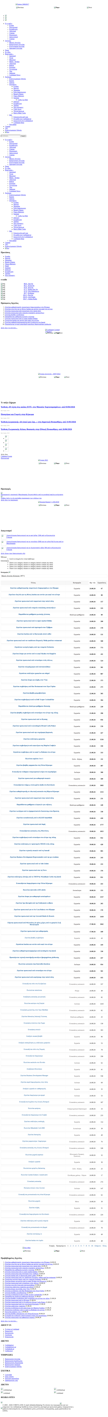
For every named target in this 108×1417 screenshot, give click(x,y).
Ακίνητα (77, 772)
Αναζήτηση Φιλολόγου (34, 1069)
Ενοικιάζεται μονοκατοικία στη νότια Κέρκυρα (34, 1194)
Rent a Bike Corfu (20, 229)
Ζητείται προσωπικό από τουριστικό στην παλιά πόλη (23, 311)
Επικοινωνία (9, 1337)
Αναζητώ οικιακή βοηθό (34, 1036)
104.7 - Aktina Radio (30, 299)
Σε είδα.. (8, 168)
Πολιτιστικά (13, 143)
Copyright (8, 1375)
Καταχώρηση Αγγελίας (17, 161)
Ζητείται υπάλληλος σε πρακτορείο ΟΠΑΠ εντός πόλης (34, 844)
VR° (6, 244)
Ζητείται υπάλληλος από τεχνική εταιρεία (34, 1221)
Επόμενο (98, 1246)
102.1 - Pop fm (28, 295)
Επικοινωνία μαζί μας (21, 233)
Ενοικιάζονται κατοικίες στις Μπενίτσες (34, 831)
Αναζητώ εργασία (34, 1162)
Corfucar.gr (9, 1351)
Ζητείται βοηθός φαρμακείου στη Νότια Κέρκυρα (34, 765)
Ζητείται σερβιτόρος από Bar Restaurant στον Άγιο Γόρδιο (34, 686)
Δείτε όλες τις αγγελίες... (9, 328)
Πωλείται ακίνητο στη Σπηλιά (34, 1003)
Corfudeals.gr (9, 1349)
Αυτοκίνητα (77, 890)
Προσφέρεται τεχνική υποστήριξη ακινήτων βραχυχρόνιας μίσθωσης (28, 324)
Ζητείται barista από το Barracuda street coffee (34, 634)
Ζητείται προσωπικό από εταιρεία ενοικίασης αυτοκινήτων (24, 313)
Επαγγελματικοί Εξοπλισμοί (77, 1109)
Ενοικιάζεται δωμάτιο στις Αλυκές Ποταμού (34, 1102)
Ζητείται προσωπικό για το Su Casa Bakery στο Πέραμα (34, 909)
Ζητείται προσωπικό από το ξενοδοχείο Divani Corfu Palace (34, 726)
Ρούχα (77, 991)
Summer (16, 214)
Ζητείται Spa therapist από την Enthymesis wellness (34, 903)
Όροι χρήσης (9, 1377)
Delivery (16, 218)
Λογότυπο (8, 1335)
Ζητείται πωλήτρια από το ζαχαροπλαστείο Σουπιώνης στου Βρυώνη (34, 811)
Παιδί (7, 266)
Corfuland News (14, 191)
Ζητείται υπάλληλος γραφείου (34, 739)
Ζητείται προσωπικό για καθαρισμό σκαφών (34, 778)
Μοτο (77, 1201)
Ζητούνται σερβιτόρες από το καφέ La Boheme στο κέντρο (34, 752)
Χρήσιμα (8, 193)
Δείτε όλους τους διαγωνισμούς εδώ (13, 553)
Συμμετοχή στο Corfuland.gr (23, 237)
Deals (7, 166)
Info (10, 231)
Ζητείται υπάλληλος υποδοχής (34, 1121)
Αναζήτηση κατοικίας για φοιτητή (34, 997)
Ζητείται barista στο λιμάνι (34, 1240)
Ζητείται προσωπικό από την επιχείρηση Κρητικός (34, 732)
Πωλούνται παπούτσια (34, 990)
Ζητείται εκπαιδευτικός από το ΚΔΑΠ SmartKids (34, 818)
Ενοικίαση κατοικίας (34, 1181)
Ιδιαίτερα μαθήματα (77, 615)
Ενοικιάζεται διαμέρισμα (34, 1056)
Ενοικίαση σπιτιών (34, 1029)
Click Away (17, 225)
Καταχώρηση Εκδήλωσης (13, 1361)
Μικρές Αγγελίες (15, 159)
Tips (10, 187)
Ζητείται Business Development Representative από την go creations (34, 857)
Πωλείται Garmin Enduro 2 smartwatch (34, 1175)
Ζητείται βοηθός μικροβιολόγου (34, 693)
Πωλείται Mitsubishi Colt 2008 (34, 1128)
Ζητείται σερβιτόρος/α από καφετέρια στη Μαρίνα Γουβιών (34, 745)
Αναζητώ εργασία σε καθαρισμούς (34, 1089)
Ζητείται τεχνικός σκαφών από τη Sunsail (34, 850)
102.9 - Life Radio (29, 297)
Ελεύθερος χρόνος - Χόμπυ (77, 1175)
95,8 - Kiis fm (28, 287)
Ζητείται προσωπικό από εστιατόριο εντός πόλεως (34, 660)
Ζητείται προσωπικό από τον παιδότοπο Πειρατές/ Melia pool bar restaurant (34, 640)
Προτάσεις (12, 201)
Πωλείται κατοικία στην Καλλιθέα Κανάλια (34, 964)
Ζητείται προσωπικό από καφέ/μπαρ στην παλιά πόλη (34, 977)
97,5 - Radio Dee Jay (31, 289)
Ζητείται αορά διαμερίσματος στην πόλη (34, 1082)
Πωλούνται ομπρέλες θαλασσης (34, 1168)
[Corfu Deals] (61, 1403)
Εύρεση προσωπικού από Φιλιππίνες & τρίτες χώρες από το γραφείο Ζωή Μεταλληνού (34, 923)
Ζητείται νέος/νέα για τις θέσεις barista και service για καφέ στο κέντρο (29, 309)
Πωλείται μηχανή (34, 1201)
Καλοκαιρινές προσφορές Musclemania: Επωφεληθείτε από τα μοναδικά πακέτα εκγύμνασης (32, 494)
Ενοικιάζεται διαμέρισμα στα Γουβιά (34, 1115)
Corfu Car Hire (23, 216)
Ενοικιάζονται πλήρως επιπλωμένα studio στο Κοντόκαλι (34, 785)
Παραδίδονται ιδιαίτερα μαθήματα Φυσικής (34, 706)
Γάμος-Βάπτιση (19, 212)
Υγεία (11, 174)
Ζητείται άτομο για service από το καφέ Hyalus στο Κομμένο (34, 654)
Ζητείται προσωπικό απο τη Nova (34, 870)
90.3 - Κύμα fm (29, 286)
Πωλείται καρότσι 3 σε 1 (34, 759)
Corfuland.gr (9, 1345)
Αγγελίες (8, 157)
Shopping (17, 206)
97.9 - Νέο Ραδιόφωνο (31, 291)
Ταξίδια (16, 221)
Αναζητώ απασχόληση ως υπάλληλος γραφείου (34, 1043)
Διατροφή (12, 172)
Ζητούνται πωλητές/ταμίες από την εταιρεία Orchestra (34, 647)
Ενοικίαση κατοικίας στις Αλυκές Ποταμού (34, 1148)
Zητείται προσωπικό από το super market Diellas (21, 318)
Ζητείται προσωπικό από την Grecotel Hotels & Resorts (34, 916)
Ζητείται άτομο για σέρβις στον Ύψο (34, 680)
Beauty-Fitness (18, 210)
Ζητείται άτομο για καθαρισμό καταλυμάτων (34, 896)
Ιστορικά (12, 183)
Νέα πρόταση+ (19, 223)
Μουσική (12, 176)
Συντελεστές (9, 1333)
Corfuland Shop (19, 239)
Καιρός (11, 197)
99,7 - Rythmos (29, 293)
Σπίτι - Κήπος (77, 759)
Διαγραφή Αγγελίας (15, 164)
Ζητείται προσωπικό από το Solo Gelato (34, 864)
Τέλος (105, 1246)
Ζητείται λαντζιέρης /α (34, 1234)
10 (92, 1246)
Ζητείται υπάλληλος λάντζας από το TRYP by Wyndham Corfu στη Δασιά (34, 877)
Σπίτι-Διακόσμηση (20, 208)
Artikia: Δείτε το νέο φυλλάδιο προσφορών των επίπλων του (21, 498)
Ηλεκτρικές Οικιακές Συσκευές (77, 1155)
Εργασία (77, 588)
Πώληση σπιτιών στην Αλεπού (34, 1188)
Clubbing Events (6, 456)
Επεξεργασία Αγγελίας (16, 162)
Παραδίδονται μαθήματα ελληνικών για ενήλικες (34, 804)
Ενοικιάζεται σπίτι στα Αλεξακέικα (34, 984)
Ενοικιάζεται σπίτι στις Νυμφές (34, 1049)
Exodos (16, 202)
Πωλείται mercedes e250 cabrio (34, 890)
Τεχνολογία (13, 185)
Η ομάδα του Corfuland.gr (22, 235)
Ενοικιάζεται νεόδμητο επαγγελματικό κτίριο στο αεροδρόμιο (34, 772)
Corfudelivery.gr (10, 1347)
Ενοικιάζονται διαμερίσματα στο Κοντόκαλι (34, 1214)
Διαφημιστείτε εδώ (11, 1380)
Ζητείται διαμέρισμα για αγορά (34, 1095)
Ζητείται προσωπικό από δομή (34, 824)
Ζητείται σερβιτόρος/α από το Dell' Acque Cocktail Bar (34, 699)
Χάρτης (11, 199)
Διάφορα (12, 189)
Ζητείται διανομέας (34, 1134)
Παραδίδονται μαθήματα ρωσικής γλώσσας (19, 317)
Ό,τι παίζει (8, 140)
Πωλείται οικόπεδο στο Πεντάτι (34, 1062)
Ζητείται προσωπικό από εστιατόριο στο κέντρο (34, 970)
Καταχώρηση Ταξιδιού (12, 1365)
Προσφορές (13, 151)
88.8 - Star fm (28, 284)
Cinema (11, 149)
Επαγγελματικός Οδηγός (17, 195)
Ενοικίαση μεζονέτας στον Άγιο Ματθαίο (34, 1010)
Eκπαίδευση (18, 220)
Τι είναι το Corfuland (12, 1329)
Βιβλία (11, 181)
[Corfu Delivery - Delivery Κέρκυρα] (2, 1402)
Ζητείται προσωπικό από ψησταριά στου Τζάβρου (34, 627)
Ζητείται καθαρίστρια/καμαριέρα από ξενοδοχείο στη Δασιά (25, 322)
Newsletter (12, 241)
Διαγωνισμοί (13, 153)
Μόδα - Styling (14, 178)
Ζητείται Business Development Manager (34, 1075)
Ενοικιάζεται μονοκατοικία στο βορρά (34, 1227)
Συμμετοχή (9, 1331)
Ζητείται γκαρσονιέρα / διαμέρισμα (34, 1141)
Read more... (9, 170)
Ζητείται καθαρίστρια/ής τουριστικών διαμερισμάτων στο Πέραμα (27, 307)
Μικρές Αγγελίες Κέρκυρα (10, 576)
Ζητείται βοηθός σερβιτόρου (14, 315)
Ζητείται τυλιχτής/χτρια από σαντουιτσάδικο (34, 667)
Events (11, 141)
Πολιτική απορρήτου (12, 1378)
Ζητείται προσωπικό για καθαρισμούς (34, 931)
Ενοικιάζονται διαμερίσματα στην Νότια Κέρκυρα (34, 883)
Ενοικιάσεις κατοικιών (77, 785)
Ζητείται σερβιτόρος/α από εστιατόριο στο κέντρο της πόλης (34, 837)
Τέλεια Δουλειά (19, 227)
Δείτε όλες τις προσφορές (9, 500)
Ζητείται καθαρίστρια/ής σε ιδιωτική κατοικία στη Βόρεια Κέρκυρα (34, 791)
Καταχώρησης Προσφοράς (14, 1363)
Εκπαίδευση (13, 145)
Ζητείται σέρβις (34, 1207)
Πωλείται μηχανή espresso (34, 1155)
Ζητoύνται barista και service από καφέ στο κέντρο (22, 320)
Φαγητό (16, 204)
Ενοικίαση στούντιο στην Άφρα (34, 1023)
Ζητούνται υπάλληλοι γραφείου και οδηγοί (34, 673)
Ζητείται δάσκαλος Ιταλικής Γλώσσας (34, 1016)
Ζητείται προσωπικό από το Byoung (34, 719)
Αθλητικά (12, 147)
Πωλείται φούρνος (34, 1108)
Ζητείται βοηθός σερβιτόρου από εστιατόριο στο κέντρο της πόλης (34, 713)
